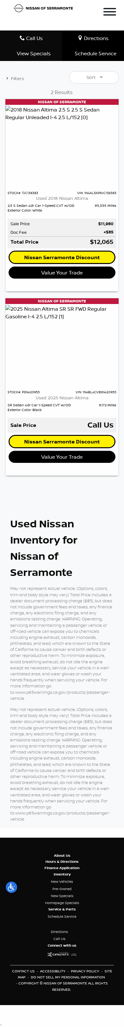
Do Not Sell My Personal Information (68, 977)
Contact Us (24, 971)
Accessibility (53, 971)
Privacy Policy (85, 971)
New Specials (62, 895)
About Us (62, 855)
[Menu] (110, 12)
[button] (11, 887)
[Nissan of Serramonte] (45, 7)
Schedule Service (62, 916)
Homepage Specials (62, 902)
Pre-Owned (62, 888)
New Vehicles (62, 881)
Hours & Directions (62, 861)
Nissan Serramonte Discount (62, 257)
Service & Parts (62, 909)
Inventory (62, 874)
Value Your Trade (62, 272)
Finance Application (62, 868)
